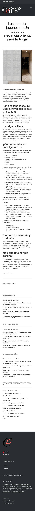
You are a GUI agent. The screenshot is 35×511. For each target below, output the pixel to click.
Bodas (4, 419)
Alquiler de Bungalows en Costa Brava (13, 403)
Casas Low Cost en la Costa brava (12, 408)
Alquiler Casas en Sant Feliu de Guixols (14, 413)
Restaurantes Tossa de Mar (10, 300)
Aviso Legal (6, 498)
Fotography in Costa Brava (10, 390)
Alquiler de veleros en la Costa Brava (13, 405)
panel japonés (8, 93)
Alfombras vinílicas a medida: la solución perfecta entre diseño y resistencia (17, 303)
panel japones (9, 273)
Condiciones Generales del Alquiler (13, 475)
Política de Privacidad (9, 501)
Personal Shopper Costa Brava (11, 393)
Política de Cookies (8, 503)
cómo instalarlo (15, 169)
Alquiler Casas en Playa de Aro (11, 416)
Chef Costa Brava (8, 396)
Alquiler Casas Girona (9, 411)
